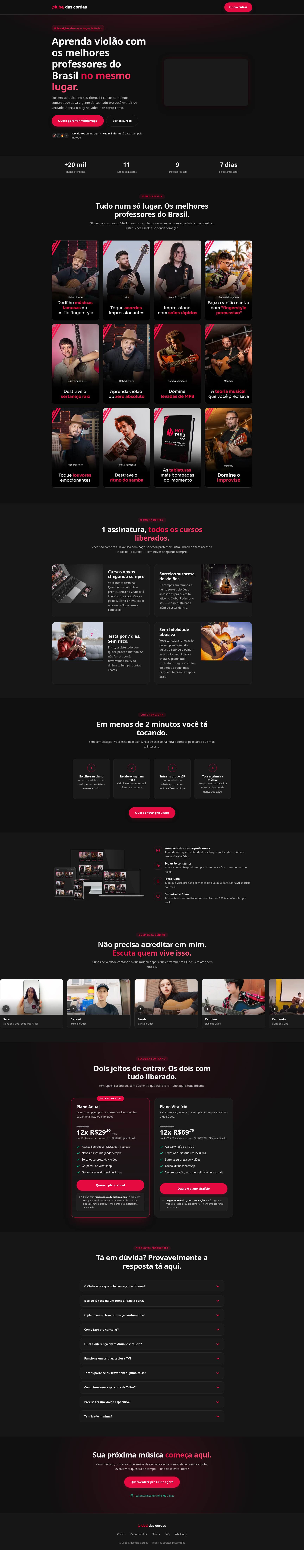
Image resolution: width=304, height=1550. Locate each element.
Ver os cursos (122, 121)
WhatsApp (181, 1534)
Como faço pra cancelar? (101, 1329)
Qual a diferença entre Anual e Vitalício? (113, 1344)
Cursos (121, 1534)
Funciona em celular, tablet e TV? (107, 1358)
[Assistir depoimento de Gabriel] (98, 997)
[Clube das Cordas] (69, 7)
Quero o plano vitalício (194, 1188)
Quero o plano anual (110, 1185)
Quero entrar (238, 7)
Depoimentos (138, 1534)
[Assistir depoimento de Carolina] (233, 997)
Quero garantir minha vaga (77, 121)
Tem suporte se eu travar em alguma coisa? (115, 1373)
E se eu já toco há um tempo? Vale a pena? (114, 1301)
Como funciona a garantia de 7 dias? (110, 1387)
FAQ (167, 1534)
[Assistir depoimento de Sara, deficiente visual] (31, 997)
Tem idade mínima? (98, 1416)
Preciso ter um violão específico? (107, 1402)
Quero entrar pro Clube (152, 813)
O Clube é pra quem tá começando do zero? (114, 1286)
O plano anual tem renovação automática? (114, 1315)
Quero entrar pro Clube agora (152, 1482)
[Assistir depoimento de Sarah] (166, 997)
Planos (156, 1534)
